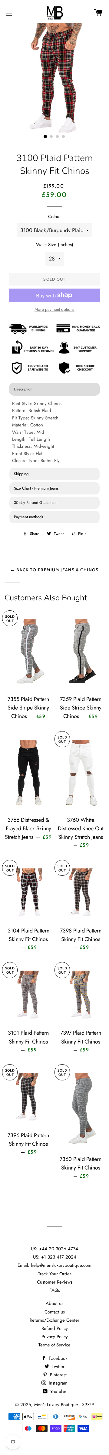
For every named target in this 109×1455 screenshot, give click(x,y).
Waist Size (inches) (54, 244)
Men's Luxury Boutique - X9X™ (64, 1404)
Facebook (57, 1358)
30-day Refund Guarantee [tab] (35, 502)
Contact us (55, 1312)
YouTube (57, 1391)
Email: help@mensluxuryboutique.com (54, 1265)
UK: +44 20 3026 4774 (54, 1248)
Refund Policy (54, 1328)
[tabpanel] (54, 432)
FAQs (54, 1290)
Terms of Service (54, 1345)
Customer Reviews (54, 1282)
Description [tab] (23, 389)
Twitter (57, 1366)
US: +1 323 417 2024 (54, 1257)
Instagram (57, 1383)
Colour (54, 216)
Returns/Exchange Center (54, 1320)
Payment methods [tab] (28, 517)
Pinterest (57, 1374)
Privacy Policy (54, 1336)
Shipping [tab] (21, 474)
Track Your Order (54, 1273)
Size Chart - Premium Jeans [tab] (36, 488)
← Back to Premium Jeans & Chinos (54, 569)
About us (54, 1303)
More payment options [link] (54, 309)
